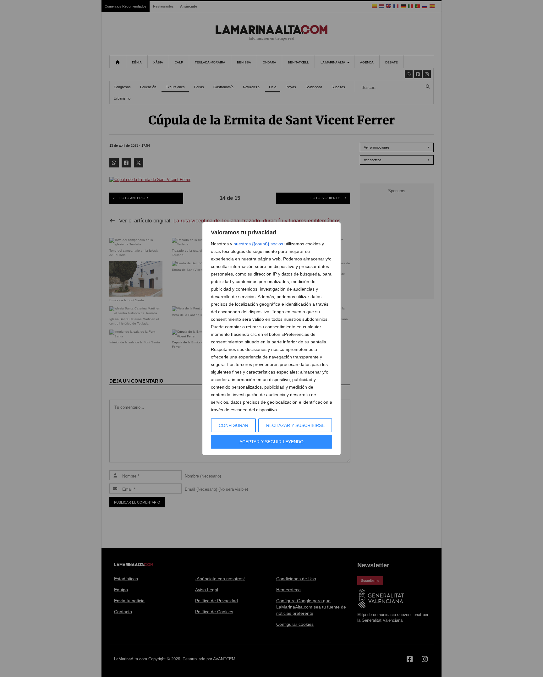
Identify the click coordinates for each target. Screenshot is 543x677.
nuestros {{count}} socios (258, 243)
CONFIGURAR (233, 425)
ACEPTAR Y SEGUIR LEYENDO (271, 441)
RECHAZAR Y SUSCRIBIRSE (295, 425)
